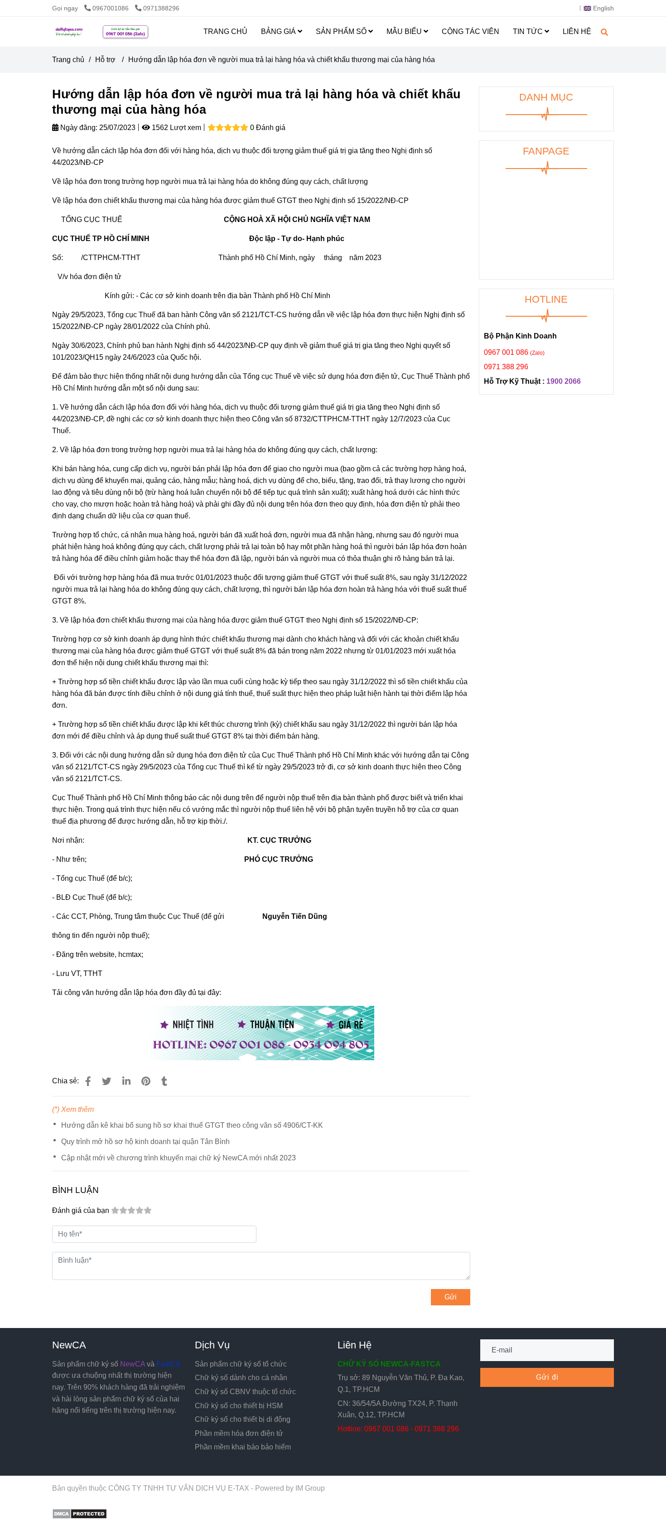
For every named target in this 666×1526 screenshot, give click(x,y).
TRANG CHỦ (225, 31)
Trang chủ (68, 59)
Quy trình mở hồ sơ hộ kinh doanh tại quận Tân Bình (145, 1141)
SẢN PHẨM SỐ (342, 31)
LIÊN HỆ (577, 31)
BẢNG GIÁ (279, 31)
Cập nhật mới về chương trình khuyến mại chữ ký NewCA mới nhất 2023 (178, 1158)
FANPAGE (546, 151)
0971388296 (161, 8)
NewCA (69, 1345)
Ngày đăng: (77, 127)
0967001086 (111, 8)
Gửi (450, 1297)
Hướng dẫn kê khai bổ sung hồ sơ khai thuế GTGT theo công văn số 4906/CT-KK (192, 1125)
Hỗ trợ (106, 59)
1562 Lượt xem (175, 127)
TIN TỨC (529, 31)
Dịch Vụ (212, 1345)
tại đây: (209, 992)
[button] (601, 8)
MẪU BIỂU (405, 31)
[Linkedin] (126, 1081)
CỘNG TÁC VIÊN (470, 31)
